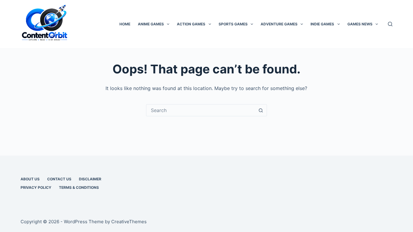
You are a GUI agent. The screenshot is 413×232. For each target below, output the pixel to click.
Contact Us (59, 179)
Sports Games (233, 24)
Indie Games (322, 24)
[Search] (390, 24)
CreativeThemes (129, 221)
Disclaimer (90, 179)
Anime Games (151, 24)
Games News (359, 24)
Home (124, 24)
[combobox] (200, 110)
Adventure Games (279, 24)
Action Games (191, 24)
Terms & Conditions (79, 187)
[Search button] (261, 110)
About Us (30, 179)
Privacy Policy (36, 187)
